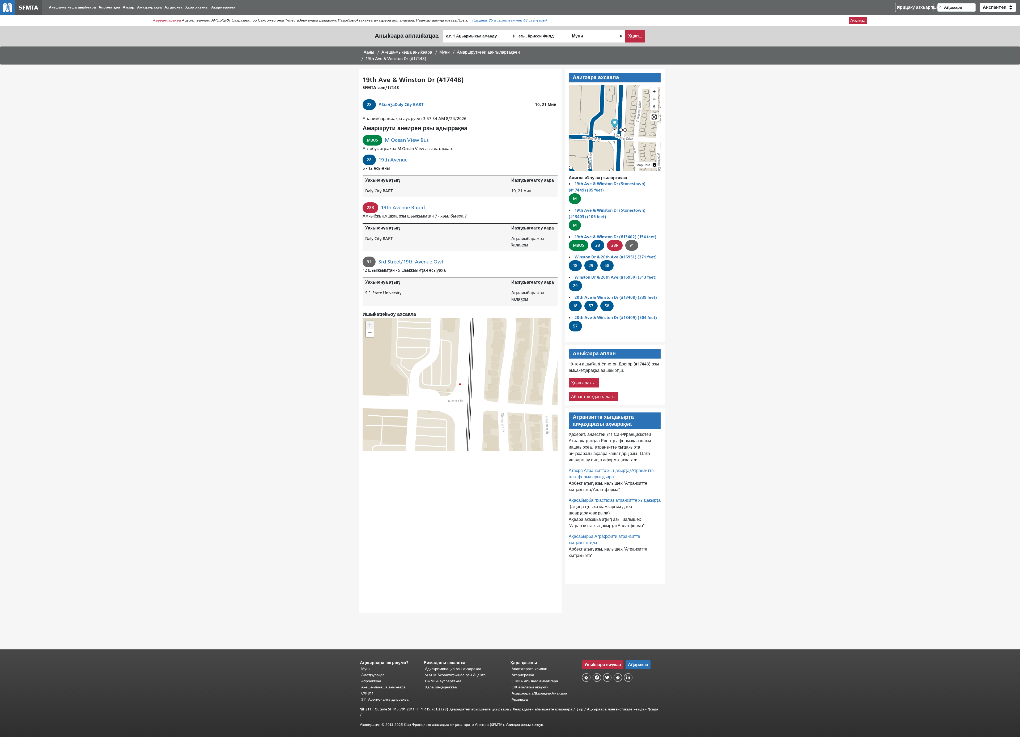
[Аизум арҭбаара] (654, 91)
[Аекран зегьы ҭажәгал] (654, 117)
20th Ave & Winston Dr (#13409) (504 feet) (616, 317)
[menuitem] (72, 7)
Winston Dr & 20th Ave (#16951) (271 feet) (616, 256)
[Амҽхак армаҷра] (654, 99)
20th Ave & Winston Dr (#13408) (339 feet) (616, 297)
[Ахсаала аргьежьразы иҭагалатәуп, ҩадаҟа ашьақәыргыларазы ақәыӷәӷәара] (654, 106)
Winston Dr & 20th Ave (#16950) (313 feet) (616, 277)
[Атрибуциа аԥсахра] (654, 165)
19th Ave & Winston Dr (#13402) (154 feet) (615, 236)
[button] (998, 7)
